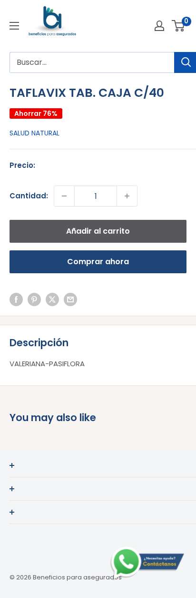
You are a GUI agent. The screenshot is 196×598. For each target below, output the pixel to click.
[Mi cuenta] (159, 26)
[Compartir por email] (70, 299)
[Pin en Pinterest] (34, 299)
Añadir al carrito (98, 231)
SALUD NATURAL (34, 133)
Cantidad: (29, 196)
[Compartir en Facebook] (16, 299)
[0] (179, 25)
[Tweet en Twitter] (52, 299)
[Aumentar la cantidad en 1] (127, 196)
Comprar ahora (98, 261)
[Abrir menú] (14, 26)
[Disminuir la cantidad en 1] (64, 196)
